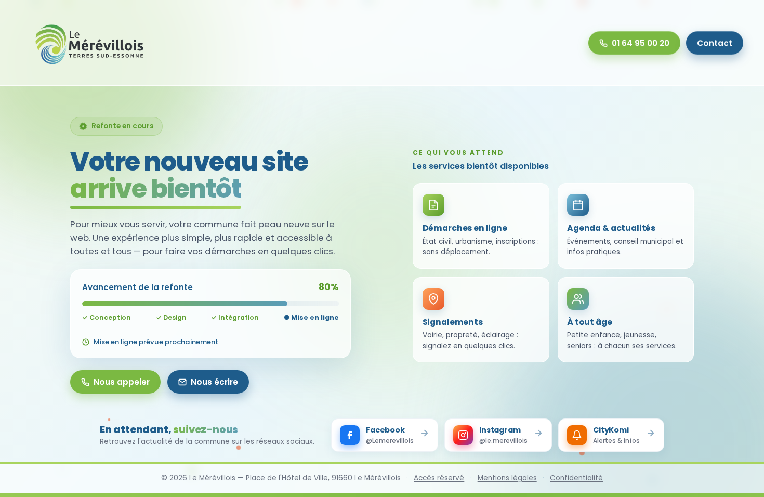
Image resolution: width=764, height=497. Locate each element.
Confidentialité (576, 478)
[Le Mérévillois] (90, 43)
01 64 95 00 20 (640, 42)
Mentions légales (507, 478)
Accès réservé (439, 478)
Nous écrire (214, 381)
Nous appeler (122, 381)
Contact (714, 42)
